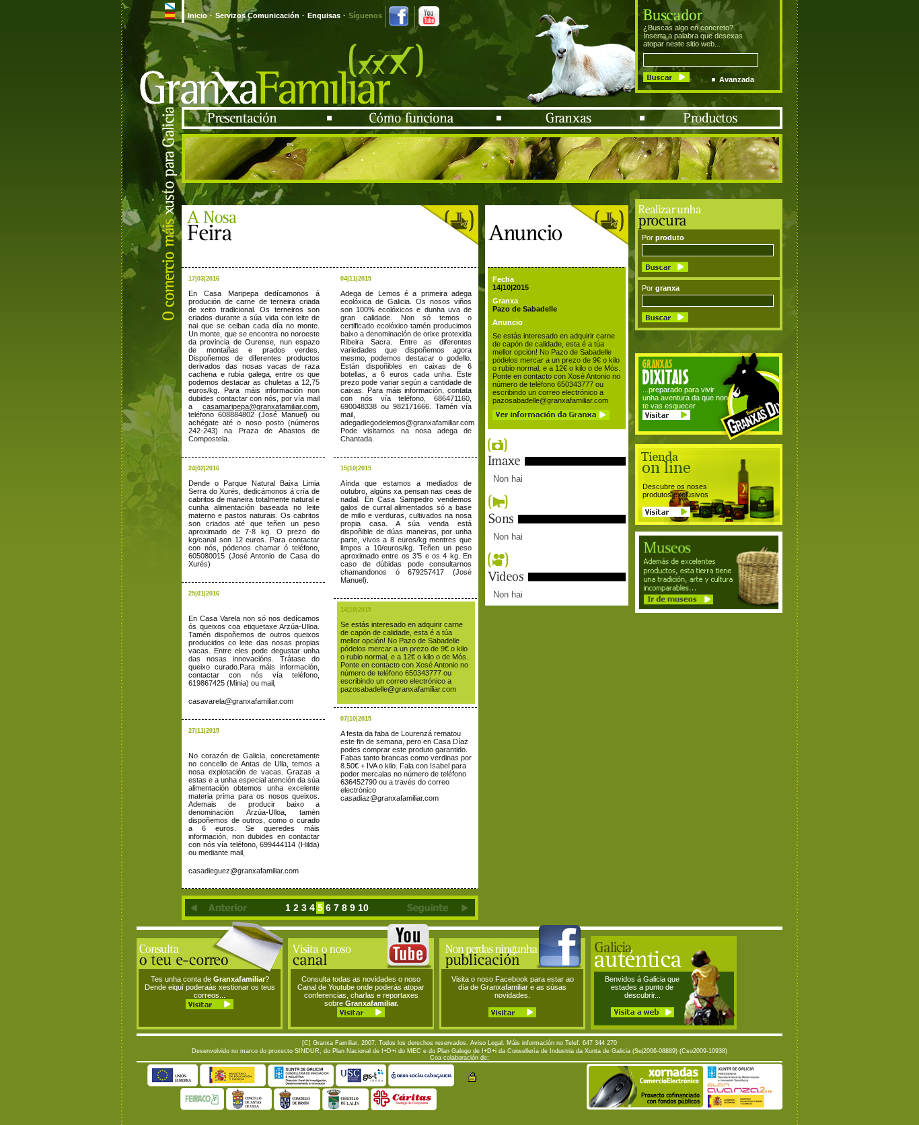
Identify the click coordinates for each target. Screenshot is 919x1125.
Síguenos (365, 15)
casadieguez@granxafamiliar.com (243, 871)
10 (363, 907)
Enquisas (323, 15)
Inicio (197, 15)
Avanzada (736, 79)
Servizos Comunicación (257, 15)
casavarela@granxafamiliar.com (240, 701)
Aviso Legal (486, 1043)
